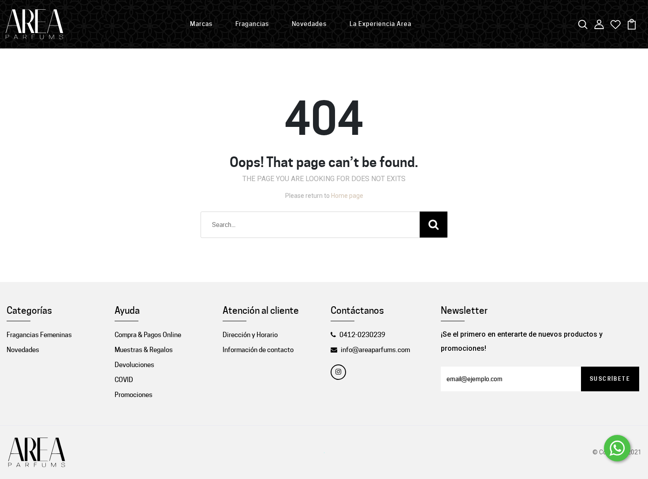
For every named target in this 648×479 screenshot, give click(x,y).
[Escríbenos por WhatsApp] (617, 448)
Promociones (134, 395)
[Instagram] (338, 372)
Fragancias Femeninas (39, 335)
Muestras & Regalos (144, 350)
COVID (124, 380)
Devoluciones (134, 365)
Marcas (201, 23)
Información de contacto (258, 350)
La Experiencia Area (380, 23)
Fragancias (252, 23)
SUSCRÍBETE (610, 378)
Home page (347, 195)
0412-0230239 (362, 335)
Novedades (309, 23)
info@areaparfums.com (375, 350)
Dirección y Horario (250, 335)
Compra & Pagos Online (148, 335)
